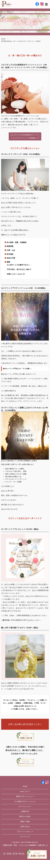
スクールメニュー (25, 806)
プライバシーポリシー (25, 831)
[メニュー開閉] (46, 4)
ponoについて (25, 791)
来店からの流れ (25, 816)
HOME (3, 39)
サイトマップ (25, 836)
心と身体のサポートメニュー (25, 801)
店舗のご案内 (25, 821)
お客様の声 (25, 811)
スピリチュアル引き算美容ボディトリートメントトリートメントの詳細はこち (25, 136)
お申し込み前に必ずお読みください (25, 724)
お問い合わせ (25, 826)
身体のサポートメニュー (25, 796)
